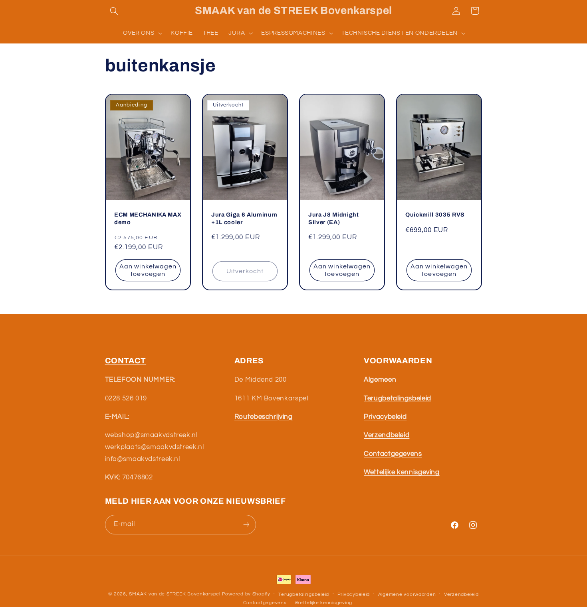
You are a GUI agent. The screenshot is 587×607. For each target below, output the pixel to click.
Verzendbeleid (461, 594)
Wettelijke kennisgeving (323, 603)
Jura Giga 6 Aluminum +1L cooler (244, 218)
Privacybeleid (353, 594)
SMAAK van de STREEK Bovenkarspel (174, 594)
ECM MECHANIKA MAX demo (147, 218)
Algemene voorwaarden (407, 594)
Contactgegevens (265, 603)
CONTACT (126, 361)
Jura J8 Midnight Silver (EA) (333, 218)
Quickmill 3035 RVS (435, 215)
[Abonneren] (246, 524)
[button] (114, 11)
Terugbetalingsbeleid (303, 594)
